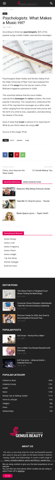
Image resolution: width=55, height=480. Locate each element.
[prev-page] (4, 225)
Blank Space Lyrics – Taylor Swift (32, 213)
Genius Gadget (10, 254)
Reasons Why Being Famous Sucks (33, 188)
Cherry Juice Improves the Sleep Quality (14, 171)
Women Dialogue (11, 262)
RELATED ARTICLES (12, 182)
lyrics (12, 140)
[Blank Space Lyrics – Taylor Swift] (9, 216)
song (27, 140)
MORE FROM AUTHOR (32, 182)
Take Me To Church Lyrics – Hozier (33, 201)
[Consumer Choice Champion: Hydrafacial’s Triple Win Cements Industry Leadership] (9, 306)
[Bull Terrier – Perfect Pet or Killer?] (9, 338)
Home (5, 9)
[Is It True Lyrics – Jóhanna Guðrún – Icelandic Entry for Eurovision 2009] (9, 363)
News (11, 9)
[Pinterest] (16, 154)
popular (19, 140)
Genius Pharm (10, 250)
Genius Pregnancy (11, 246)
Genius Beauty (10, 239)
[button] (4, 3)
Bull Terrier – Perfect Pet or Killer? (31, 336)
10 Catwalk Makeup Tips (42, 170)
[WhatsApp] (22, 154)
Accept (7, 476)
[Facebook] (5, 154)
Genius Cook (9, 243)
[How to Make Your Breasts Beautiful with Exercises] (9, 351)
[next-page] (8, 225)
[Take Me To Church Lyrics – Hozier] (9, 204)
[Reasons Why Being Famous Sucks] (9, 191)
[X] (11, 154)
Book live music (10, 266)
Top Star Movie (10, 258)
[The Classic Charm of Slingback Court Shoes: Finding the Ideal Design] (9, 294)
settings (21, 471)
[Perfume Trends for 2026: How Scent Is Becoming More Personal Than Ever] (9, 318)
